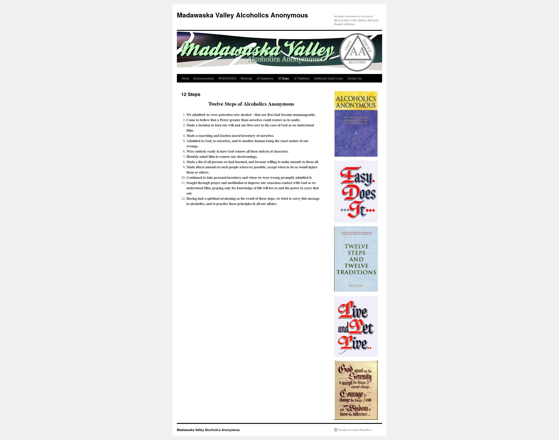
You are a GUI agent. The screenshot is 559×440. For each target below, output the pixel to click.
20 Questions (265, 78)
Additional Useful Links (328, 78)
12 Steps (283, 78)
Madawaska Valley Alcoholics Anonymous (242, 14)
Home (185, 78)
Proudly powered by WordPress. (355, 429)
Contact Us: (354, 78)
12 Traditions (301, 78)
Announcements (203, 78)
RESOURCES (227, 78)
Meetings (246, 78)
